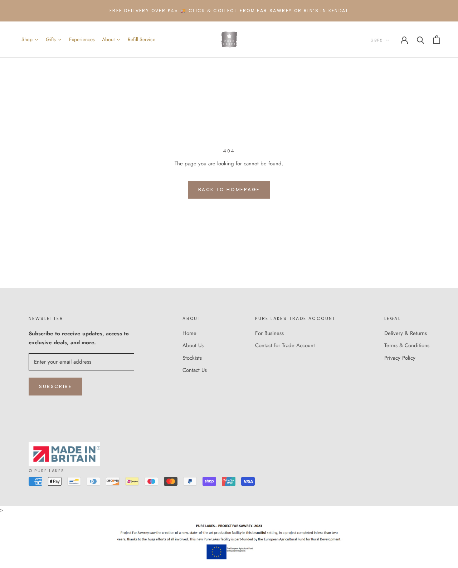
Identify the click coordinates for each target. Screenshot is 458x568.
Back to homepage (229, 189)
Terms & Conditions (406, 345)
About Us (193, 345)
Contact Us (194, 370)
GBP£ (377, 40)
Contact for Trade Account (285, 345)
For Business (269, 333)
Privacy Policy (399, 358)
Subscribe (55, 386)
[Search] (420, 39)
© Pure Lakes (46, 471)
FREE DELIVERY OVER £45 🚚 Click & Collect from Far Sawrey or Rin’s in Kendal (229, 11)
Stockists (192, 358)
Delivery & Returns (405, 333)
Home (189, 333)
